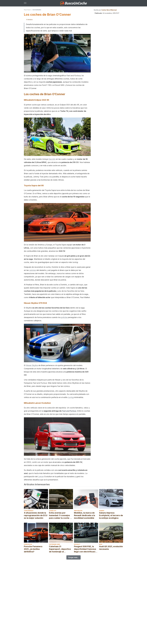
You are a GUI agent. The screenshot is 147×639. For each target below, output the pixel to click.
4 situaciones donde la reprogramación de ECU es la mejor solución (35, 515)
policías (64, 317)
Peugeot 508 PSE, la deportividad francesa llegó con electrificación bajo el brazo (86, 549)
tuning (71, 397)
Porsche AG (28, 544)
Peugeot (77, 544)
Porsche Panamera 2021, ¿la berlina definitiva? (33, 549)
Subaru (101, 510)
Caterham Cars (54, 544)
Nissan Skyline (32, 365)
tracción (52, 159)
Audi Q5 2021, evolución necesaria (111, 547)
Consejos (52, 510)
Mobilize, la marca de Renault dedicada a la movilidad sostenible (84, 515)
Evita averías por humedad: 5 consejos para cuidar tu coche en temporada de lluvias (60, 515)
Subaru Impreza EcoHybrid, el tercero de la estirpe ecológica (111, 515)
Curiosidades (37, 9)
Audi (100, 544)
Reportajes (27, 9)
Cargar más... (73, 557)
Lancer (41, 476)
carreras (32, 270)
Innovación (78, 510)
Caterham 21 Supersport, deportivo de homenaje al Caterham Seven (60, 549)
